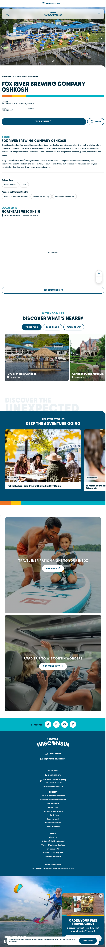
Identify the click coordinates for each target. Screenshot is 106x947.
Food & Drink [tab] (52, 327)
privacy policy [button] (68, 939)
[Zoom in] (99, 273)
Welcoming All (53, 849)
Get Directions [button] (51, 290)
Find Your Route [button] (51, 666)
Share (97, 121)
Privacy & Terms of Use (53, 865)
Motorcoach (53, 807)
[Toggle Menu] (97, 14)
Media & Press (53, 815)
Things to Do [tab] (32, 327)
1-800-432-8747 (54, 775)
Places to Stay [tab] (74, 327)
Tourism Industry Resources (53, 796)
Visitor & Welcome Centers (53, 845)
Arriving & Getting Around (53, 841)
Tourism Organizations (53, 811)
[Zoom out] (99, 280)
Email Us (54, 771)
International (53, 819)
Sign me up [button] (51, 568)
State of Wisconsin (53, 857)
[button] (53, 3)
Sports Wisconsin (53, 827)
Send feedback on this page (53, 786)
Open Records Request (53, 853)
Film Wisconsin (53, 803)
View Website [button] (42, 121)
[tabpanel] (53, 357)
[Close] (101, 896)
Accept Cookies (88, 940)
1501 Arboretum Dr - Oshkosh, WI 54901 (18, 104)
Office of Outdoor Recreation (53, 800)
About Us (53, 837)
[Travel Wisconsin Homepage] (53, 14)
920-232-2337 (7, 110)
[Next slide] (101, 39)
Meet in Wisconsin (53, 823)
